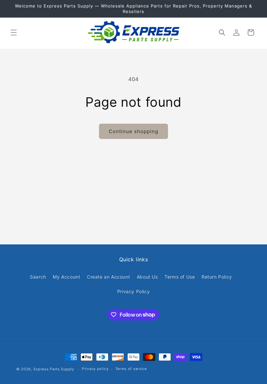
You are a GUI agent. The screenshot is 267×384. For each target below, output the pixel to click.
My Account (66, 277)
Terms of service (131, 368)
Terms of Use (179, 277)
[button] (14, 32)
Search (38, 277)
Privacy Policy (133, 291)
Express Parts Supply (54, 369)
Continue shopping (133, 131)
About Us (147, 277)
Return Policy (217, 277)
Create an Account (108, 277)
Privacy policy (95, 368)
